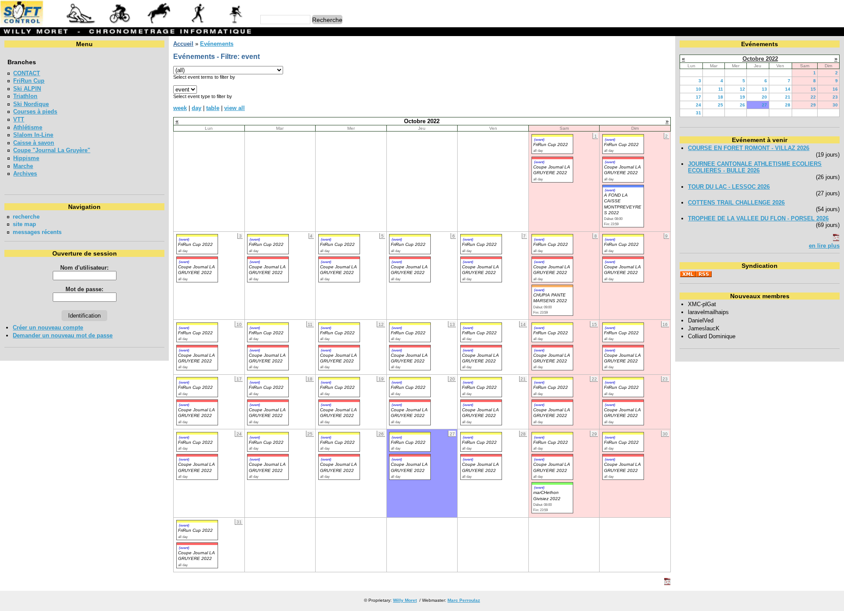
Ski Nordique (31, 104)
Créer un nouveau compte (48, 327)
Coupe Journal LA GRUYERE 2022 (196, 269)
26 (742, 104)
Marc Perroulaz (463, 600)
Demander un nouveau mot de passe (63, 335)
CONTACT (26, 73)
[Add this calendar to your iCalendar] (667, 583)
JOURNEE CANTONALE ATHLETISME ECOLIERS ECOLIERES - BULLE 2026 (755, 167)
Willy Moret (405, 600)
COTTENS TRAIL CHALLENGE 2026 (736, 202)
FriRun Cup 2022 (550, 144)
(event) (539, 139)
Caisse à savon (33, 142)
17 (698, 97)
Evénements (216, 43)
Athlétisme (27, 127)
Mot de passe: (84, 289)
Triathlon (25, 96)
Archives (25, 173)
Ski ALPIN (27, 88)
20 (764, 97)
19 (742, 97)
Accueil (183, 43)
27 (764, 104)
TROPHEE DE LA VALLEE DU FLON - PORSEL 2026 (758, 218)
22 (813, 97)
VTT (18, 119)
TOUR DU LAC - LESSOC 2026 (729, 186)
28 (787, 104)
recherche (26, 216)
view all (234, 108)
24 (698, 104)
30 (835, 104)
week (180, 108)
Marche (23, 166)
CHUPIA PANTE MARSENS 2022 (550, 298)
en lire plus (824, 245)
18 (720, 97)
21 (787, 97)
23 (835, 97)
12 (742, 89)
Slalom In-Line (33, 135)
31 (698, 112)
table (212, 108)
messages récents (37, 232)
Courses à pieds (35, 111)
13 (764, 89)
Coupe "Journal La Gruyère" (51, 150)
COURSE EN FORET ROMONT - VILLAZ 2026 (748, 148)
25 (720, 104)
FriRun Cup (28, 80)
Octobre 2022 (760, 58)
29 (813, 104)
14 (787, 89)
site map (24, 224)
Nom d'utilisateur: (84, 267)
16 (835, 89)
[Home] (127, 24)
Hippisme (26, 158)
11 (720, 89)
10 (698, 89)
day (196, 108)
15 (813, 89)
